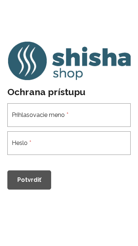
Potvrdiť (29, 179)
